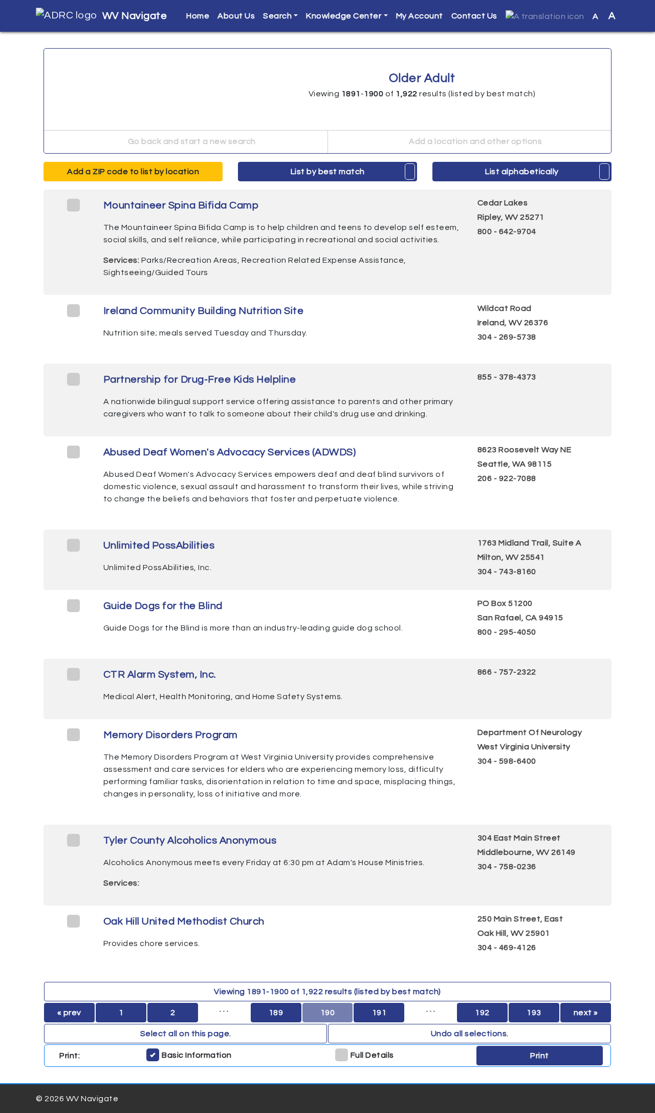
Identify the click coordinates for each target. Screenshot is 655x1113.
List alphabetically (522, 171)
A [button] (604, 16)
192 (482, 1013)
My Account (419, 16)
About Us (236, 16)
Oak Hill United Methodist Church (184, 921)
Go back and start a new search (191, 141)
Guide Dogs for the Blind (163, 606)
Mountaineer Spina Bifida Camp (181, 205)
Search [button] (277, 16)
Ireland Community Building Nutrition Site (203, 311)
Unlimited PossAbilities (159, 545)
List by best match (328, 171)
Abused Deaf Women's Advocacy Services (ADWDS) (229, 452)
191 (379, 1013)
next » (586, 1013)
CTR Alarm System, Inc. (159, 674)
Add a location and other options (474, 141)
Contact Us (474, 16)
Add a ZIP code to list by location (133, 171)
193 (534, 1013)
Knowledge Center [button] (343, 16)
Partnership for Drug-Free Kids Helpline (199, 379)
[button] (544, 16)
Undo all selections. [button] (470, 1034)
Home (197, 16)
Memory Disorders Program (170, 735)
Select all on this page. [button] (185, 1034)
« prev (69, 1013)
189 (276, 1013)
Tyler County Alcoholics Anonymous (190, 840)
